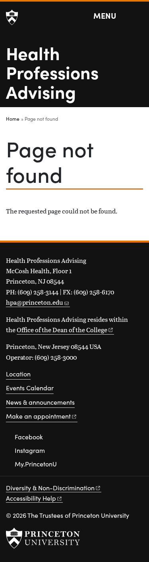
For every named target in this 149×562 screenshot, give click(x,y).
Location (18, 374)
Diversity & (50, 488)
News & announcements (40, 402)
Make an (38, 416)
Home (12, 119)
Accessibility (31, 498)
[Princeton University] (12, 17)
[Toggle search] (138, 16)
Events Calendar (30, 388)
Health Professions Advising (52, 72)
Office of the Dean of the (62, 329)
